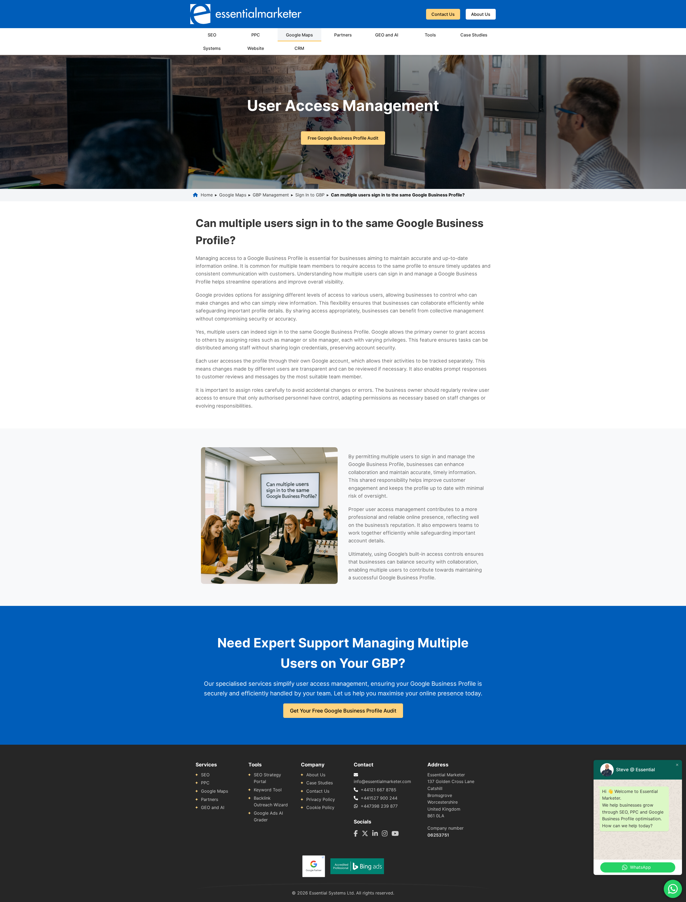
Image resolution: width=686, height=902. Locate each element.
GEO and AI (386, 35)
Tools (430, 35)
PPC (255, 35)
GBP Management (271, 194)
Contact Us (443, 14)
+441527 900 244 (379, 798)
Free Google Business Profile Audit (343, 138)
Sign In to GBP (310, 194)
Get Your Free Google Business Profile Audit (343, 710)
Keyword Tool (268, 789)
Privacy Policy (320, 799)
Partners (343, 35)
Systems (212, 48)
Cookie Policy (320, 807)
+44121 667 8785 (378, 789)
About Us (480, 14)
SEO (212, 35)
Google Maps (299, 35)
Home (207, 194)
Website (255, 48)
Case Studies (473, 35)
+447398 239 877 (379, 806)
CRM (299, 48)
